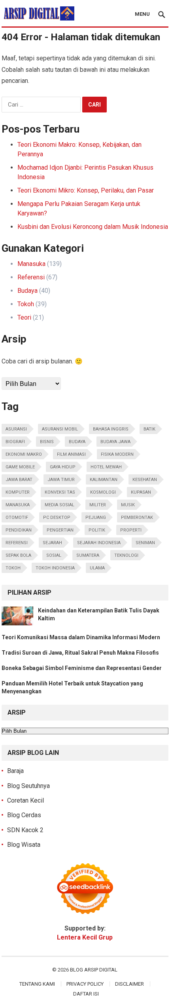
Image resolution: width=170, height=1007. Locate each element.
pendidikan (19, 530)
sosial (53, 555)
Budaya (27, 290)
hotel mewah (106, 467)
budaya (77, 441)
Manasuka (31, 264)
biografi (15, 441)
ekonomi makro (24, 454)
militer (97, 504)
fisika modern (117, 454)
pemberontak (137, 517)
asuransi (16, 429)
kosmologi (103, 492)
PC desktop (56, 517)
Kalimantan (103, 479)
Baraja (15, 771)
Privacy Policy (85, 984)
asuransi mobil (60, 429)
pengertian (60, 530)
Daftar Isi (86, 994)
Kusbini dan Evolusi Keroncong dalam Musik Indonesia (92, 226)
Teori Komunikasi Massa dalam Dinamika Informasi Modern (81, 637)
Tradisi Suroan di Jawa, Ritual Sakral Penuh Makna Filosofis (80, 652)
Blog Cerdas (24, 815)
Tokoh (25, 304)
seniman (145, 542)
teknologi (126, 555)
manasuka (18, 504)
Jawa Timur (61, 479)
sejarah (52, 542)
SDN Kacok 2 (25, 830)
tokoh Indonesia (55, 568)
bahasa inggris (110, 429)
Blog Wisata (23, 844)
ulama (97, 568)
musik (128, 504)
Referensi (31, 277)
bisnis (47, 441)
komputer (18, 492)
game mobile (20, 467)
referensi (17, 542)
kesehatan (144, 479)
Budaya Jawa (115, 441)
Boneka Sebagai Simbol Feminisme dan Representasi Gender (82, 668)
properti (131, 530)
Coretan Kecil (25, 800)
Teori (24, 317)
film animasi (71, 454)
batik (149, 429)
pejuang (95, 517)
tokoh (13, 568)
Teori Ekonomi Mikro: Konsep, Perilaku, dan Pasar (85, 190)
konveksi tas (60, 492)
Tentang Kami (37, 984)
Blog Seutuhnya (28, 786)
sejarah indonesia (99, 542)
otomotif (17, 517)
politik (97, 530)
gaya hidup (63, 467)
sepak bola (18, 555)
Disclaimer (129, 984)
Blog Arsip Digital (93, 970)
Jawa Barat (19, 479)
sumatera (87, 555)
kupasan (141, 492)
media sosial (59, 504)
